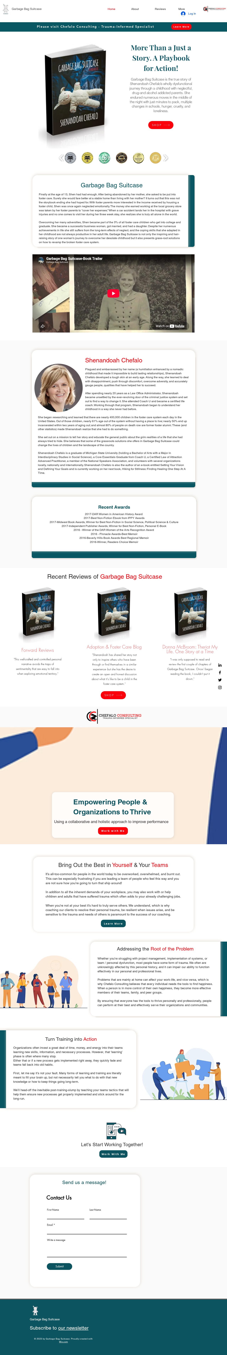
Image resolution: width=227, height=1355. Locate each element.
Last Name (95, 1210)
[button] (70, 158)
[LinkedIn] (220, 665)
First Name (53, 1210)
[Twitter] (220, 680)
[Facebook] (220, 672)
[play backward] (61, 157)
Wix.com (63, 1342)
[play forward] (166, 157)
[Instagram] (220, 687)
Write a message (56, 1240)
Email (50, 1225)
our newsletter (73, 1328)
